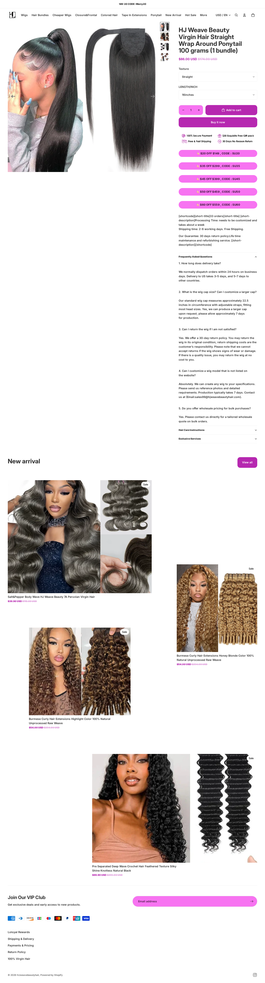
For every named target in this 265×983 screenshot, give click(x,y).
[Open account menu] (244, 15)
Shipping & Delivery (21, 938)
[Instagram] (255, 975)
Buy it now (218, 122)
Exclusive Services (190, 438)
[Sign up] (251, 901)
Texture (184, 68)
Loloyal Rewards (19, 932)
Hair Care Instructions (191, 430)
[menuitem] (203, 15)
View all (247, 462)
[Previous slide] (12, 97)
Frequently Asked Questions (195, 256)
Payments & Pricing (21, 945)
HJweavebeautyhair (28, 975)
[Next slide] (154, 97)
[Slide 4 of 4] (164, 57)
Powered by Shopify (51, 975)
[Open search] (236, 15)
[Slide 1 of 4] (164, 26)
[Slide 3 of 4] (164, 47)
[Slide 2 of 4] (164, 37)
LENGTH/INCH (188, 86)
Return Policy (17, 952)
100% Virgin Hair (19, 958)
